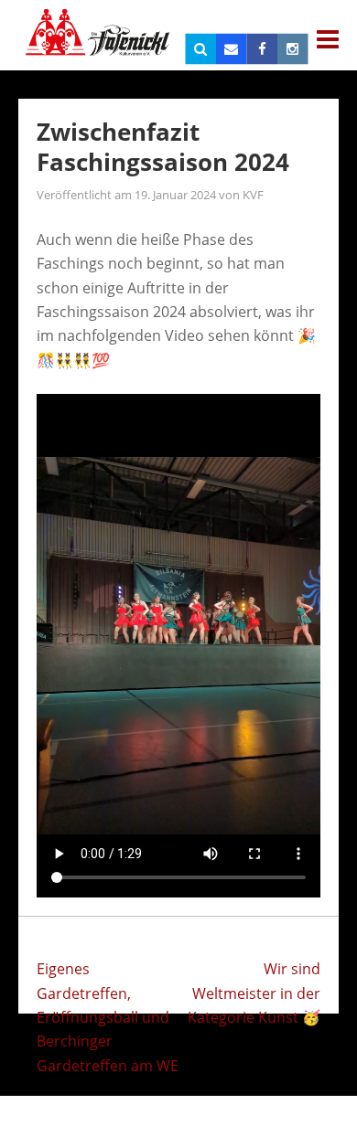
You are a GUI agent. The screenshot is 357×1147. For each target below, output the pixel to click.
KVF (253, 194)
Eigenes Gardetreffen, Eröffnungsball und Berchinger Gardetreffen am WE (107, 1017)
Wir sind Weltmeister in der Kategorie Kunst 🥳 (254, 993)
